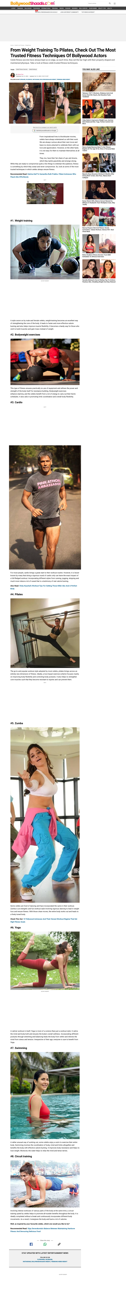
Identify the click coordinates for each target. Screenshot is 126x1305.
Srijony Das (20, 74)
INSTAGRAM (36, 79)
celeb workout (33, 69)
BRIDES (62, 8)
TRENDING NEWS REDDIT (63, 79)
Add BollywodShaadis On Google (46, 12)
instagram (27, 1261)
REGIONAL (55, 8)
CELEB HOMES (93, 8)
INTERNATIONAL (46, 8)
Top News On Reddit (88, 12)
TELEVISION (36, 8)
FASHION (67, 8)
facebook (48, 1259)
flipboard (41, 1259)
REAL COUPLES (83, 8)
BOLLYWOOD (28, 8)
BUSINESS (74, 8)
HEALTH (109, 8)
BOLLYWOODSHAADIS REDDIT (48, 79)
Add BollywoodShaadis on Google (46, 130)
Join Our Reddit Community (69, 12)
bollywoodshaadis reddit (41, 1261)
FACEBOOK (29, 79)
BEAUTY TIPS (102, 8)
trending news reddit (59, 1261)
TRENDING (20, 8)
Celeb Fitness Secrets (21, 69)
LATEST (13, 8)
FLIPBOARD (22, 79)
